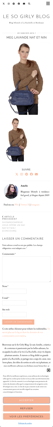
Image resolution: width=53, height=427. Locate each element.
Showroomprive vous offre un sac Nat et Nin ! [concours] (13, 223)
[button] (49, 3)
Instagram (35, 204)
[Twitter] (4, 3)
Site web (6, 309)
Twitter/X (24, 204)
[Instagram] (9, 3)
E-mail (5, 297)
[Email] (24, 3)
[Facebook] (19, 3)
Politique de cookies (25, 423)
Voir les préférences (26, 416)
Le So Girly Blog (26, 16)
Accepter (26, 400)
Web (17, 204)
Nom (5, 286)
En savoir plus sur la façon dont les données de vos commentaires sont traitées (26, 332)
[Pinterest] (14, 3)
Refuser (26, 408)
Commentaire (9, 253)
